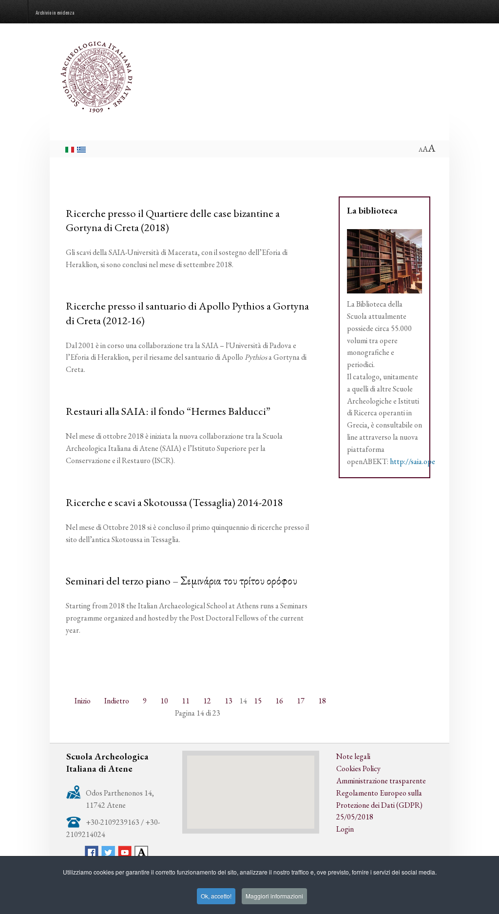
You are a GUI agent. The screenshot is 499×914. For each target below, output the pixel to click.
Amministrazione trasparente (381, 781)
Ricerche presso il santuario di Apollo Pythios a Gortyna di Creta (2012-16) (187, 312)
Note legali (353, 756)
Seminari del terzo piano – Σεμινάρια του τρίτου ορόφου (181, 580)
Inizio (83, 701)
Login (345, 829)
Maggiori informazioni (274, 896)
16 (279, 701)
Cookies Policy (358, 768)
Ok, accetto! (216, 896)
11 (186, 701)
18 (322, 701)
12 (207, 701)
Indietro (116, 701)
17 (301, 701)
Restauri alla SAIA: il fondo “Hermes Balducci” (168, 411)
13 (228, 701)
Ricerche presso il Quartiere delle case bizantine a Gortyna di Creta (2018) (173, 220)
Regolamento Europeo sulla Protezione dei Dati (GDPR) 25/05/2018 (379, 805)
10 (164, 701)
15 (258, 701)
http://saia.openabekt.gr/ (429, 461)
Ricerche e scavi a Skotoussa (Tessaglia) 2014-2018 (174, 502)
